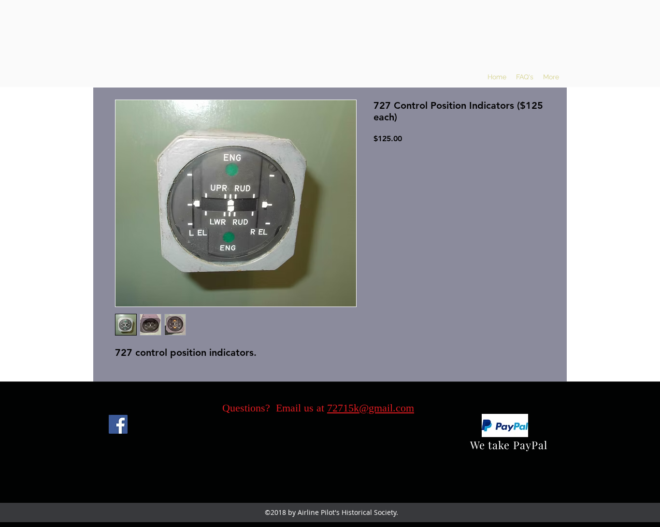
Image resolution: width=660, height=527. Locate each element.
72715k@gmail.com (370, 408)
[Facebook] (118, 424)
